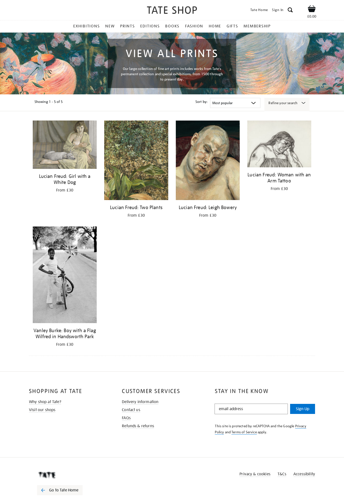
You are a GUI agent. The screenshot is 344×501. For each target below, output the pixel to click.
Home (215, 26)
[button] (290, 10)
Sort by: (201, 101)
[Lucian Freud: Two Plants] (136, 161)
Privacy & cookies (254, 474)
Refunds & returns (138, 426)
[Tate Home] (68, 475)
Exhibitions (86, 26)
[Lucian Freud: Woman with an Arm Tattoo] (279, 145)
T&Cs (282, 474)
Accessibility (304, 474)
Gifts (232, 26)
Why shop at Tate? (45, 401)
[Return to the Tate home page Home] (172, 11)
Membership (257, 26)
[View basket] (311, 9)
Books (172, 26)
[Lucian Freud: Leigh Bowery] (208, 161)
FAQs (126, 417)
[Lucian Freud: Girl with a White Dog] (65, 146)
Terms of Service (244, 432)
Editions (150, 26)
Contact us (131, 409)
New (110, 26)
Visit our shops (42, 409)
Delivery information (140, 401)
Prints (127, 26)
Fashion (194, 26)
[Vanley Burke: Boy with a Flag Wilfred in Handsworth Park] (65, 275)
